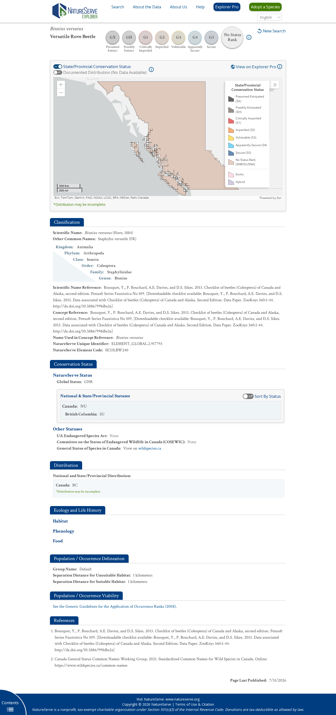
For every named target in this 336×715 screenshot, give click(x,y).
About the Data (147, 7)
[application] (168, 138)
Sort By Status (268, 396)
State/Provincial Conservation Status (97, 66)
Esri (279, 198)
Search (117, 7)
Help (200, 7)
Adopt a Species (265, 7)
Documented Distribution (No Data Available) (105, 72)
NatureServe (161, 704)
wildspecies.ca (149, 448)
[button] (61, 85)
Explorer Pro (227, 7)
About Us (178, 7)
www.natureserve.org (182, 699)
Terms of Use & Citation (194, 704)
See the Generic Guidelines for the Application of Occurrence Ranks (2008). (115, 606)
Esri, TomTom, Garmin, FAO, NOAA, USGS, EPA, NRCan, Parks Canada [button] (102, 198)
